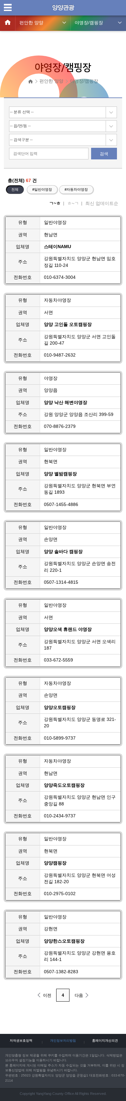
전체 (14, 189)
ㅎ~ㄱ (73, 203)
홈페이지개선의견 (105, 1040)
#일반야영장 (42, 189)
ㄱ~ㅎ (55, 203)
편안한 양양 (31, 22)
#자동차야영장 (76, 189)
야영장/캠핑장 (89, 22)
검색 (104, 153)
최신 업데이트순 (101, 203)
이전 (47, 995)
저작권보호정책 (21, 1040)
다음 (79, 995)
